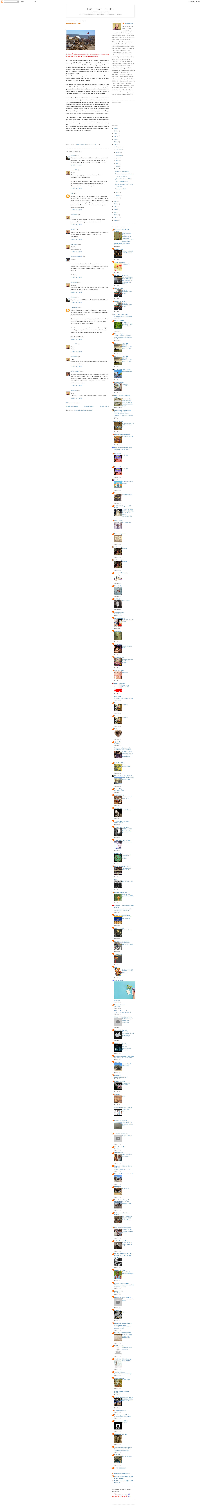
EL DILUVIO (126, 1380)
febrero (118, 195)
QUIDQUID (117, 1187)
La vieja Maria (118, 853)
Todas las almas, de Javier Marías (127, 797)
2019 (115, 131)
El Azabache (118, 586)
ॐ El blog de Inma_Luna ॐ (122, 369)
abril (117, 169)
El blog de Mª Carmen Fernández (124, 1174)
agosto (118, 158)
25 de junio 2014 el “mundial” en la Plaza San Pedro (127, 1230)
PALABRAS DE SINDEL (121, 275)
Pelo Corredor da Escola (121, 1283)
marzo (118, 192)
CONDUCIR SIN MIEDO (121, 941)
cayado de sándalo (119, 262)
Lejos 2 (116, 703)
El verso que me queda (121, 1121)
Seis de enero (118, 480)
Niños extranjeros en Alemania (123, 1108)
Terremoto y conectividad (125, 385)
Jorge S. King (74, 307)
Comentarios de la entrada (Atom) (83, 410)
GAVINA (116, 967)
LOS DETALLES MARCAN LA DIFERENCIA (127, 1336)
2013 (115, 201)
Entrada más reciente (72, 406)
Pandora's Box (118, 1291)
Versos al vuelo (118, 288)
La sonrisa (125, 672)
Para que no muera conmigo (122, 1297)
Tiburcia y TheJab (119, 1147)
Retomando (117, 1000)
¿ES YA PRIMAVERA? (126, 765)
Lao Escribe (117, 1075)
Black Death (117, 1393)
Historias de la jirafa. (120, 1434)
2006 (115, 220)
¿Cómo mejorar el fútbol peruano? (122, 1416)
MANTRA (125, 455)
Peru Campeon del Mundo (122, 1415)
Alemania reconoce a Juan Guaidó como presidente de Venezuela (122, 909)
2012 (115, 204)
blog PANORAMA (119, 618)
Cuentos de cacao (119, 657)
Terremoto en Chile (120, 189)
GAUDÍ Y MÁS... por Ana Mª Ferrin (122, 507)
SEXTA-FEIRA (118, 521)
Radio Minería (118, 1455)
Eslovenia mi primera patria (122, 1228)
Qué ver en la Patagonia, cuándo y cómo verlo (127, 1203)
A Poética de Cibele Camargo (123, 1359)
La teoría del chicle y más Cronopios (123, 1373)
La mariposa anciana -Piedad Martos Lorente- (127, 660)
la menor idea (118, 493)
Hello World (117, 1293)
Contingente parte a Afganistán (127, 1348)
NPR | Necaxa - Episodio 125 (126, 686)
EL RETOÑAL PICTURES (122, 866)
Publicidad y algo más (120, 1030)
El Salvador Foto (119, 1346)
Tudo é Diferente (126, 810)
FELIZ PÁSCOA (126, 522)
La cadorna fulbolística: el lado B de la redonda (123, 1477)
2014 (115, 145)
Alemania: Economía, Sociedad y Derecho (124, 906)
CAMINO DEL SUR (120, 1468)
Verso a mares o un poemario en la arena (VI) (127, 1123)
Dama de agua (118, 249)
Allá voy (116, 1148)
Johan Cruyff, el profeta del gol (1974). (127, 895)
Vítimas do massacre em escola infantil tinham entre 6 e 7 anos (124, 1285)
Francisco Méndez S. (76, 256)
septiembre (119, 155)
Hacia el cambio (119, 382)
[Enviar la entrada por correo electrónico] (98, 144)
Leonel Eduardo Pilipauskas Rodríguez (127, 1272)
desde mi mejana (80, 383)
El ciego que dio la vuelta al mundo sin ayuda (127, 1244)
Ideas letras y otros (119, 534)
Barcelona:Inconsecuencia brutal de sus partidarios (124, 175)
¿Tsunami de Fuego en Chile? (123, 179)
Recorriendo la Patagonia (121, 1200)
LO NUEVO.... (118, 743)
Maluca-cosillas (119, 612)
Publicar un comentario (72, 403)
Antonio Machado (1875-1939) (126, 1064)
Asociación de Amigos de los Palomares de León (122, 411)
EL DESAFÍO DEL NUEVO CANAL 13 (127, 1399)
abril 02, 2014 (76, 165)
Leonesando (117, 454)
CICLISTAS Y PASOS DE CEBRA (127, 943)
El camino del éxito (127, 1135)
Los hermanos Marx (127, 881)
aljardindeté (117, 742)
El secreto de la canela (127, 436)
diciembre (119, 147)
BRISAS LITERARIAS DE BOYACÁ (127, 291)
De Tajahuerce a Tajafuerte (122, 1473)
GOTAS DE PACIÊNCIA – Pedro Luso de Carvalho (127, 324)
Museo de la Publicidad (121, 1421)
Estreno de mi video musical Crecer (127, 917)
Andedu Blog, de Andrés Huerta (123, 1397)
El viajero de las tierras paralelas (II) (123, 316)
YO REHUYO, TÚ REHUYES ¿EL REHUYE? (127, 830)
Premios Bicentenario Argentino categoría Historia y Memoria (122, 1449)
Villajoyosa (125, 704)
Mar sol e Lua (118, 954)
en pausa (124, 1422)
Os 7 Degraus (118, 808)
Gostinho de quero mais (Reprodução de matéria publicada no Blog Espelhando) (127, 753)
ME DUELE (117, 1006)
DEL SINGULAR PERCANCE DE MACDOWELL (127, 1217)
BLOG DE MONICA (120, 1043)
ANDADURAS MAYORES (121, 821)
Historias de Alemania (120, 1011)
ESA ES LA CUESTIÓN (121, 1077)
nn (115, 1471)
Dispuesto (124, 548)
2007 (115, 218)
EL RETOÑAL (118, 421)
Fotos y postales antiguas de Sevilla (122, 396)
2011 (115, 207)
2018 (115, 134)
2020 (115, 128)
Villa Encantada (119, 670)
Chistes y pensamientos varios (123, 1017)
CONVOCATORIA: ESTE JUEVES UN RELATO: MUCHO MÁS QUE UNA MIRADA (127, 280)
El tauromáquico (119, 334)
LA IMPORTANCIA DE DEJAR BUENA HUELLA (127, 970)
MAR (115, 729)
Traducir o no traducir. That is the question (127, 251)
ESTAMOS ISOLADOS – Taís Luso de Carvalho (127, 346)
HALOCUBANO (119, 795)
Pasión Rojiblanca (119, 683)
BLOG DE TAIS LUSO (121, 343)
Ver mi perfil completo (120, 97)
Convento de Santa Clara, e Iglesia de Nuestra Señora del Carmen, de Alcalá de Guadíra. (127, 402)
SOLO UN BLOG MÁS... (121, 315)
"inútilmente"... (126, 264)
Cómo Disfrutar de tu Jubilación (123, 776)
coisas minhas (118, 644)
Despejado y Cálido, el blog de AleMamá (123, 1167)
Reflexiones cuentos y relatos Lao (124, 1056)
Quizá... (124, 1096)
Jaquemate (117, 1062)
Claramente (117, 1310)
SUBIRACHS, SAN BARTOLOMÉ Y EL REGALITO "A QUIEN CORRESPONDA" (128, 512)
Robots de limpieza (119, 1328)
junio (117, 163)
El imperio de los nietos (122, 171)
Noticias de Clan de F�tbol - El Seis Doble (123, 1481)
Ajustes (124, 1312)
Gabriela (73, 229)
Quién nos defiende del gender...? (122, 1012)
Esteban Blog (100, 9)
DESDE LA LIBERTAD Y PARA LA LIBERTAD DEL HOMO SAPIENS (123, 1255)
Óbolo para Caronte (127, 930)
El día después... (126, 1188)
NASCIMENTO (126, 1360)
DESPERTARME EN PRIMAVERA (128, 778)
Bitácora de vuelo (119, 1081)
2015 (115, 142)
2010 (115, 209)
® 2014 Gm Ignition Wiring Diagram (123, 698)
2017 (115, 136)
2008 (115, 215)
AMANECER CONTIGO (126, 1084)
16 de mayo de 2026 (127, 494)
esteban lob (74, 170)
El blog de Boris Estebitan (122, 915)
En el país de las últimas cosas (123, 447)
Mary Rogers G (118, 980)
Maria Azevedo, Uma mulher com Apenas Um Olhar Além (122, 749)
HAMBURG (117, 696)
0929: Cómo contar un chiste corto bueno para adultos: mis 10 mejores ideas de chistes (123, 337)
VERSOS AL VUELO (120, 301)
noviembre (119, 150)
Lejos (115, 879)
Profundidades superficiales (122, 434)
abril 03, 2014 (76, 277)
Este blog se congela (119, 790)
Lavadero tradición (127, 371)
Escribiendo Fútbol (120, 1270)
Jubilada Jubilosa (119, 763)
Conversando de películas (121, 1391)
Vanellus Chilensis (119, 1372)
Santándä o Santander (121, 181)
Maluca (73, 155)
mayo (117, 166)
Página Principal (88, 406)
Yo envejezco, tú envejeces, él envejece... (126, 856)
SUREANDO (118, 599)
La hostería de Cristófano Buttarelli (121, 1214)
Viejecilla (117, 1094)
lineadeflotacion (119, 1378)
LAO (72, 193)
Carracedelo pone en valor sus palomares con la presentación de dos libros (123, 415)
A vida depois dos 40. (120, 1410)
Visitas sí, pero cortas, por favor (122, 1169)
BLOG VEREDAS (119, 321)
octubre (118, 152)
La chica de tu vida (127, 842)
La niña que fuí (126, 600)
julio (117, 160)
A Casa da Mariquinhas (121, 573)
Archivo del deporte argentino (123, 1447)
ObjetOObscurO (119, 928)
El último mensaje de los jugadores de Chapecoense (127, 1020)
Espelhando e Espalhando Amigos (121, 230)
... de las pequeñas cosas (121, 1134)
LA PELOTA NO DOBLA (121, 892)
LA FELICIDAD (118, 823)
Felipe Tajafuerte (75, 371)
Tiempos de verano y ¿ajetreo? (121, 449)
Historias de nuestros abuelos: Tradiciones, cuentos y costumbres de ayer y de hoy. (123, 1325)
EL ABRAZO (118, 614)
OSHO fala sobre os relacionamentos (127, 1155)
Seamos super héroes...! (125, 1110)
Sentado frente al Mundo (121, 1241)
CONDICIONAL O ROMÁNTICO (123, 1058)
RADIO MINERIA (127, 1456)
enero (117, 198)
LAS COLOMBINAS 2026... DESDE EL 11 (128, 424)
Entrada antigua (104, 406)
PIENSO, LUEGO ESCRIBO (122, 1333)
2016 (115, 139)
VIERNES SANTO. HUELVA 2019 (127, 869)
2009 (115, 212)
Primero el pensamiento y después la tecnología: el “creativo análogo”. (128, 1034)
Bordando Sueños (119, 1005)
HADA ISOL (118, 631)
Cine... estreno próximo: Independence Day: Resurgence (127, 1047)
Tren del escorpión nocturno (122, 840)
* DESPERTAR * (119, 1153)
